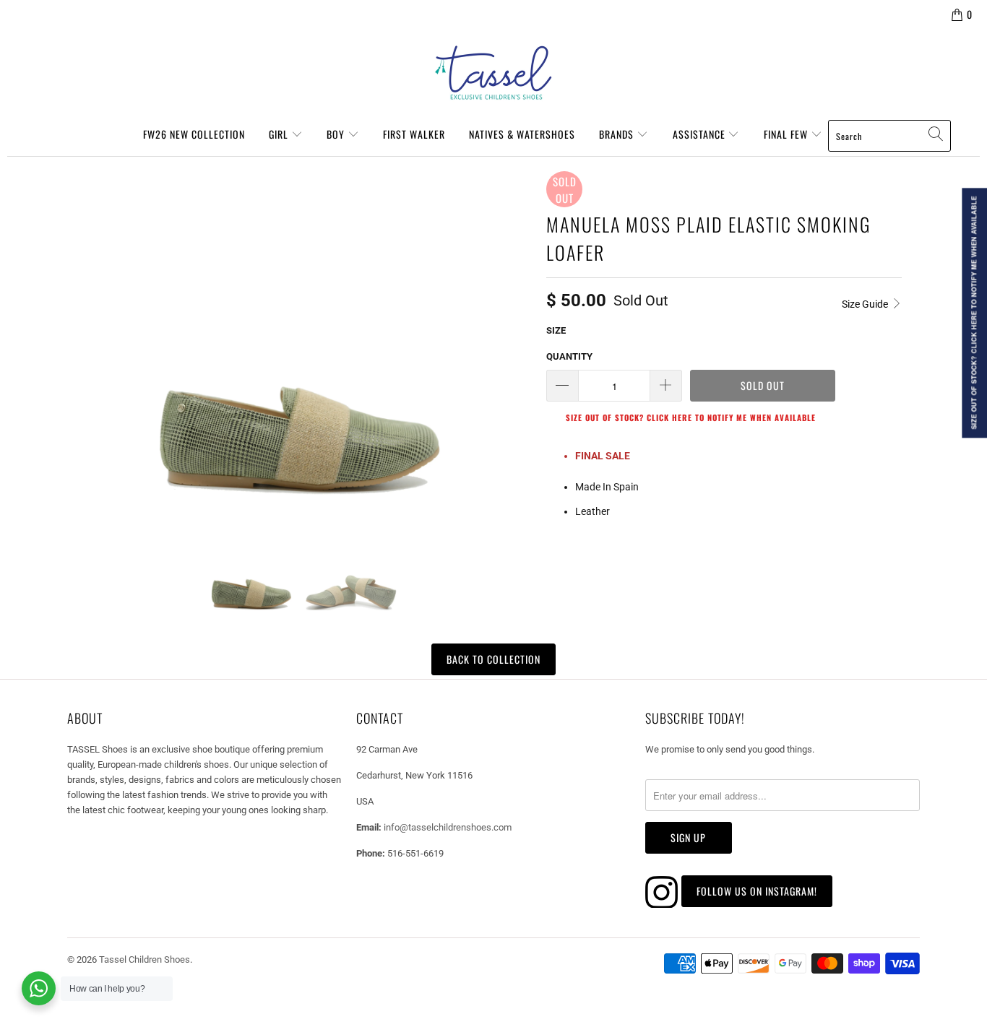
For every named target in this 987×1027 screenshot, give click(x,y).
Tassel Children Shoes (144, 959)
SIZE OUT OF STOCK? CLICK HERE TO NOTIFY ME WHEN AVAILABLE (691, 417)
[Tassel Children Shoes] (493, 73)
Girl (280, 134)
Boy (337, 134)
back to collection (493, 659)
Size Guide (866, 304)
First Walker (414, 134)
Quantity (569, 356)
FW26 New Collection (194, 134)
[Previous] (84, 333)
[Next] (518, 333)
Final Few (787, 134)
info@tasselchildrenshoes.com (448, 827)
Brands (618, 134)
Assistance (700, 134)
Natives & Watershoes (522, 134)
